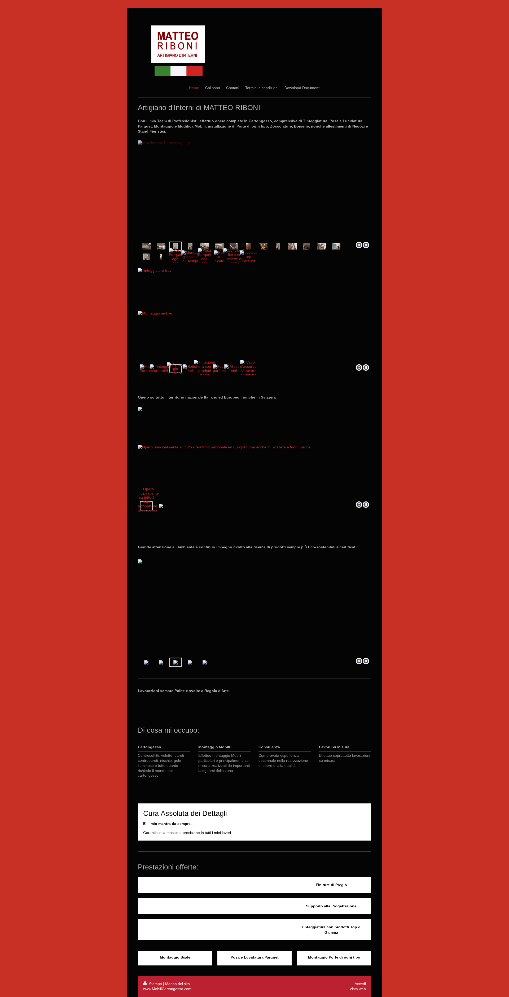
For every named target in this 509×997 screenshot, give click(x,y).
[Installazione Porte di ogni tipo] (254, 190)
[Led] (219, 246)
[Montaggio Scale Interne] (146, 256)
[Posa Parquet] (146, 368)
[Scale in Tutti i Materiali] (278, 246)
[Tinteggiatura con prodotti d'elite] (205, 368)
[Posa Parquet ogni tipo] (161, 256)
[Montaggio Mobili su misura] (306, 246)
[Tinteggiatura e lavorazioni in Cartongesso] (336, 246)
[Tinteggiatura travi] (161, 368)
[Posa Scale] (219, 256)
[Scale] (321, 246)
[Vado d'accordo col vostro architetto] (248, 368)
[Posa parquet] (219, 368)
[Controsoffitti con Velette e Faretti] (233, 256)
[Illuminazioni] (234, 246)
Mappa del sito (177, 984)
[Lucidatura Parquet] (248, 256)
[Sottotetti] (190, 368)
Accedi (360, 984)
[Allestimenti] (233, 368)
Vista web (358, 989)
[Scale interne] (292, 246)
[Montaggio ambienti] (254, 314)
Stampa (155, 984)
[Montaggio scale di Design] (190, 256)
